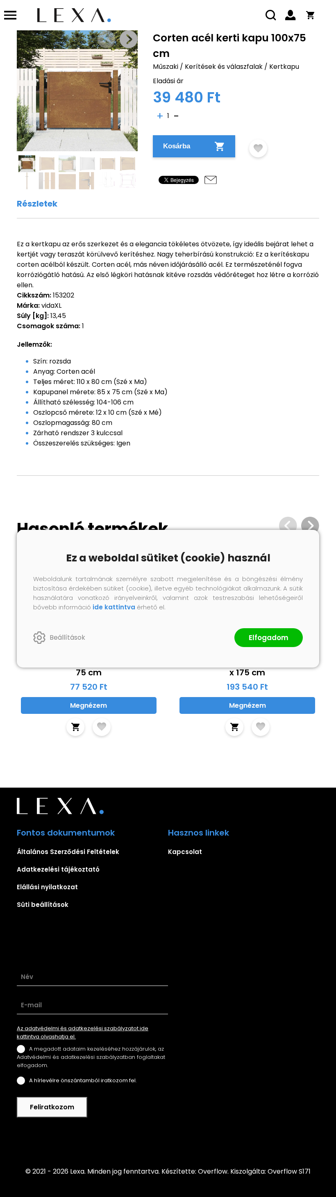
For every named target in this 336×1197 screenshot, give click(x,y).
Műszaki (165, 66)
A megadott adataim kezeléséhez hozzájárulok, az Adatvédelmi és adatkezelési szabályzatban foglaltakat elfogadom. (91, 1057)
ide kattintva (114, 607)
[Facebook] (168, 1137)
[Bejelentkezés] (291, 15)
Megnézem (88, 705)
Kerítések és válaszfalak (224, 66)
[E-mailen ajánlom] (210, 180)
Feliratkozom (52, 1107)
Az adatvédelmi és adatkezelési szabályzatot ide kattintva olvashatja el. (82, 1032)
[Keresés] (271, 15)
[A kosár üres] (310, 15)
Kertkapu (284, 66)
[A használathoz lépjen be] (258, 148)
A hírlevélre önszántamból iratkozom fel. (83, 1080)
